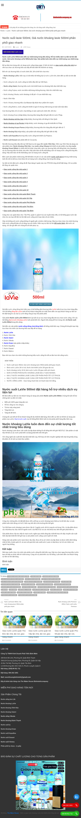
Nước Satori (8, 338)
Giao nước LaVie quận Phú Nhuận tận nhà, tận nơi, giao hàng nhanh (66, 634)
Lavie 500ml (13, 589)
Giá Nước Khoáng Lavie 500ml (10, 584)
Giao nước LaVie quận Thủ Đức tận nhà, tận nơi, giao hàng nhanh (14, 634)
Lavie (8, 31)
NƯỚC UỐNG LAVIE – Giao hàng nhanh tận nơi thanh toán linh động (31, 381)
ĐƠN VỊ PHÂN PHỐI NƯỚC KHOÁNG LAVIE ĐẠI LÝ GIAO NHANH (31, 373)
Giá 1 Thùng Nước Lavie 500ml (51, 579)
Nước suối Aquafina (8, 733)
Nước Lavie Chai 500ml (70, 589)
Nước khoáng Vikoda (11, 94)
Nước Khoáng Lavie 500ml (40, 589)
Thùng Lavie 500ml (39, 592)
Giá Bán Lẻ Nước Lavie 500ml (33, 581)
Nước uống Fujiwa (10, 90)
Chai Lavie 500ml (36, 576)
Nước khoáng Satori (8, 712)
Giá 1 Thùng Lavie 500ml (33, 579)
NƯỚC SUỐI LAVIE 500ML (8, 592)
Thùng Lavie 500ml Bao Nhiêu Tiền (57, 592)
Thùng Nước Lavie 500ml (9, 595)
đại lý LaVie (20, 313)
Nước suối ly (5, 725)
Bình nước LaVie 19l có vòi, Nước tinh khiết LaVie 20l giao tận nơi (30, 367)
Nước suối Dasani (10, 140)
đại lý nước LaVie (47, 76)
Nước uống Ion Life (10, 82)
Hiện (20, 52)
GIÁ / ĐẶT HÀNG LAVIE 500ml (41, 304)
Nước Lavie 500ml (56, 589)
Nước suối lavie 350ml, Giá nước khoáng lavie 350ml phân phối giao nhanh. (34, 365)
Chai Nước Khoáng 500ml (50, 576)
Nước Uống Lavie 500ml (25, 592)
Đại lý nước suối (20, 419)
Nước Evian (8, 343)
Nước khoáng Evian (11, 115)
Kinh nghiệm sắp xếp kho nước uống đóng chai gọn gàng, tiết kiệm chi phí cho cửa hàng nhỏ (38, 27)
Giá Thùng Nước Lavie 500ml (47, 587)
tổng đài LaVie (17, 311)
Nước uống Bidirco (10, 107)
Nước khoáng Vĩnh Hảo (10, 708)
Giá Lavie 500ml (66, 581)
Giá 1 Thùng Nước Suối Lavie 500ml (12, 581)
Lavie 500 (4, 589)
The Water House (13, 813)
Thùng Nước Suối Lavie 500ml (27, 595)
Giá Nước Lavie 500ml (28, 584)
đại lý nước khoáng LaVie (18, 320)
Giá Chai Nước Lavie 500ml (51, 581)
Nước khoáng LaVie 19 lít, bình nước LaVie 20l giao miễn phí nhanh (31, 370)
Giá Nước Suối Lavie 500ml (62, 584)
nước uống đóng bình (16, 309)
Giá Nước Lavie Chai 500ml (44, 584)
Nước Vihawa (9, 103)
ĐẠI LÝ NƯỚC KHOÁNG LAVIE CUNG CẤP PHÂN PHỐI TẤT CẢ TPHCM (33, 375)
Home (2, 31)
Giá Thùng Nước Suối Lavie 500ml (67, 587)
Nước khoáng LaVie (8, 703)
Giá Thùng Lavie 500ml (29, 587)
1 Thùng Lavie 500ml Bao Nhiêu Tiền (18, 576)
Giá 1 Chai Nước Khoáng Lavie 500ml (12, 579)
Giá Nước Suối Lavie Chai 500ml (11, 587)
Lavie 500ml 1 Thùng (25, 589)
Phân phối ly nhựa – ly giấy (11, 746)
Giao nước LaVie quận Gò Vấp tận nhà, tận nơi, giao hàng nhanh (40, 634)
